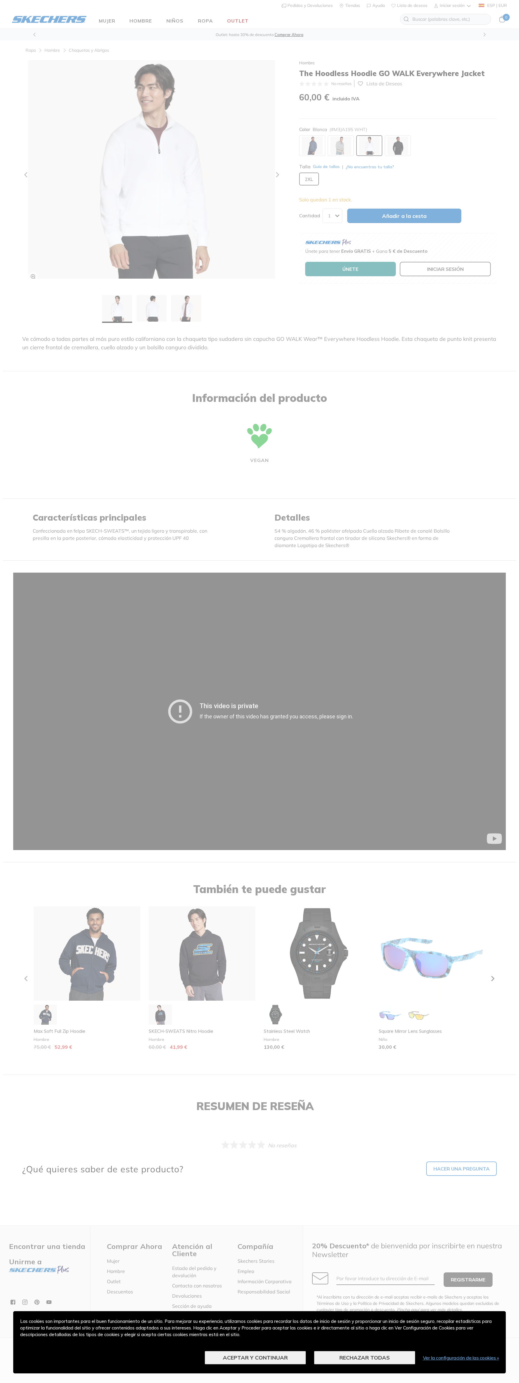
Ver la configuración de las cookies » (461, 1358)
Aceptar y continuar (255, 1357)
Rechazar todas (364, 1357)
